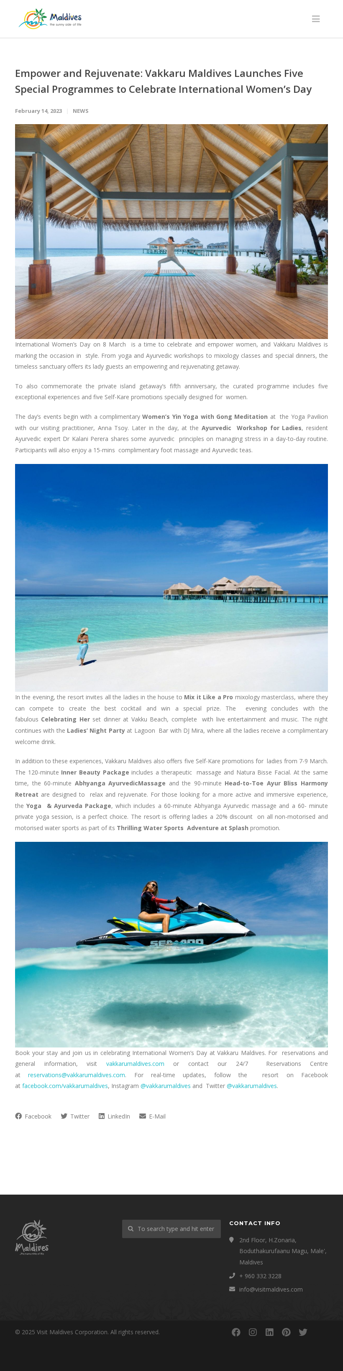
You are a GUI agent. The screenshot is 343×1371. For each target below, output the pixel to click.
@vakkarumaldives (166, 1086)
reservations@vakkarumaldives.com (76, 1075)
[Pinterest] (286, 1332)
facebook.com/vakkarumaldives (65, 1086)
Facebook (37, 1116)
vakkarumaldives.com (135, 1064)
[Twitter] (302, 1332)
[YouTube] (319, 1332)
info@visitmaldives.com (271, 1289)
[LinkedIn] (269, 1332)
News (81, 111)
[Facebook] (236, 1332)
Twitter (79, 1116)
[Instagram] (252, 1332)
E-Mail (156, 1116)
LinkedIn (118, 1116)
